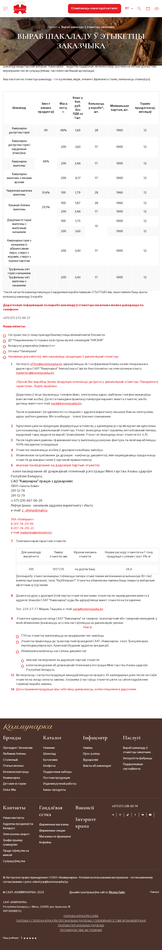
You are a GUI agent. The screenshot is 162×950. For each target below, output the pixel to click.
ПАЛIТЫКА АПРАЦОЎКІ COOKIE (81, 916)
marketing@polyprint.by (36, 532)
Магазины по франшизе (55, 836)
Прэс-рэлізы (91, 753)
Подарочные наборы (57, 772)
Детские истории (14, 783)
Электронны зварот (16, 834)
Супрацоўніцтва (14, 861)
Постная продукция (56, 778)
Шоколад (49, 753)
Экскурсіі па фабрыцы (137, 758)
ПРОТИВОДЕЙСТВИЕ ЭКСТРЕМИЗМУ (81, 930)
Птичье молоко (13, 765)
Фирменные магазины (54, 824)
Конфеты (49, 765)
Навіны (87, 748)
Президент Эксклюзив (18, 748)
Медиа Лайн (117, 892)
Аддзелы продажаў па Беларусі (18, 826)
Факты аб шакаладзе (97, 765)
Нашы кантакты (13, 818)
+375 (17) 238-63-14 (125, 806)
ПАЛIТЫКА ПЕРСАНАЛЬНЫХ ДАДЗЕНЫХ (81, 925)
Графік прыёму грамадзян (13, 842)
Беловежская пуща (16, 772)
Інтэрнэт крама (85, 822)
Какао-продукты (54, 790)
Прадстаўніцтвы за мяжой (16, 853)
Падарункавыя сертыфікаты (133, 766)
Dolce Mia (9, 790)
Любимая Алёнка (14, 753)
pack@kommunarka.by (66, 403)
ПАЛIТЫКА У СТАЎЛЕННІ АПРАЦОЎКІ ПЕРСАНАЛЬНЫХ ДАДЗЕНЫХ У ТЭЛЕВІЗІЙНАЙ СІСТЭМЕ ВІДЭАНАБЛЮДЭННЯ (81, 920)
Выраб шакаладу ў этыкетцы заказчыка (137, 750)
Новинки (49, 748)
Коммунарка (11, 778)
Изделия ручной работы (59, 783)
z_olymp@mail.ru (34, 510)
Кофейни (45, 842)
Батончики (50, 760)
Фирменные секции (52, 830)
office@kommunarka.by (46, 364)
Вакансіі (84, 807)
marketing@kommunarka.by (35, 373)
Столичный (10, 760)
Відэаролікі (90, 760)
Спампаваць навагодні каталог (94, 8)
